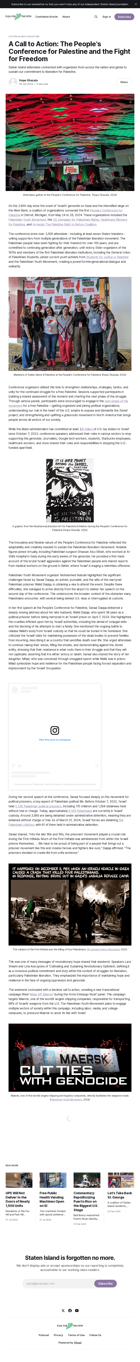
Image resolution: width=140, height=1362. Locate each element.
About (66, 16)
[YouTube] (77, 1310)
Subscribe (124, 16)
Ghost (77, 1342)
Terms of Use (76, 1335)
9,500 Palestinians (80, 811)
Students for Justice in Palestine (107, 257)
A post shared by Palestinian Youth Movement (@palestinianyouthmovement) (54, 784)
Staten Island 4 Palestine (24, 36)
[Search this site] (96, 16)
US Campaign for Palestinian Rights (76, 219)
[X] (63, 1310)
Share (124, 82)
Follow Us (95, 1335)
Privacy (58, 1335)
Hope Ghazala (28, 80)
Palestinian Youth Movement (27, 219)
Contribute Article (46, 16)
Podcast (44, 1335)
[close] (136, 4)
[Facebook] (70, 1310)
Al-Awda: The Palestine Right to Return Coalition (64, 224)
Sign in (106, 16)
